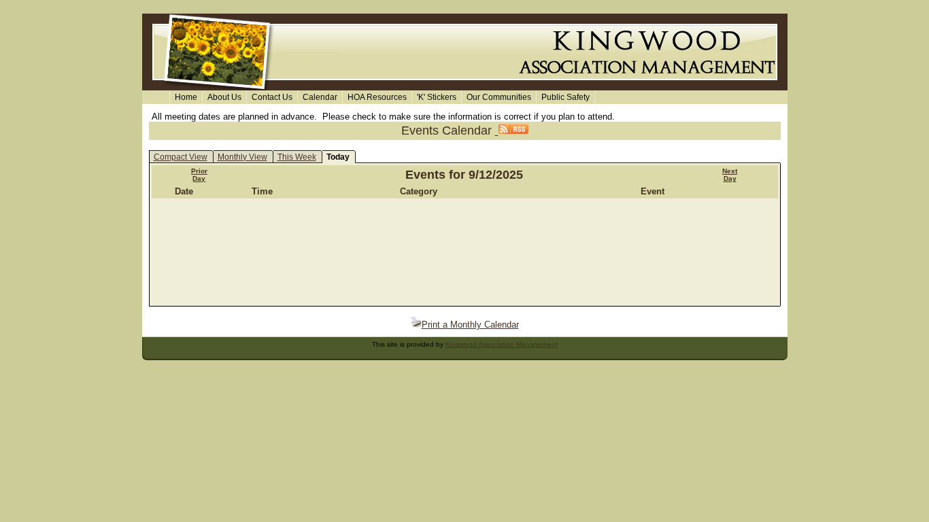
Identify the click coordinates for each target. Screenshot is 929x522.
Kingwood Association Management (501, 344)
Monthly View (242, 157)
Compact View (180, 157)
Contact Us (272, 97)
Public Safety (565, 97)
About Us (224, 97)
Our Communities (499, 97)
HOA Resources (377, 97)
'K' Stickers (436, 97)
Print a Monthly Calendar (470, 324)
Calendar (320, 97)
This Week (296, 157)
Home (186, 97)
